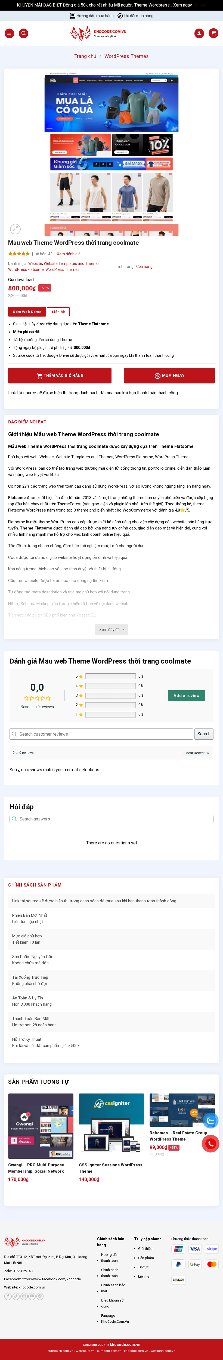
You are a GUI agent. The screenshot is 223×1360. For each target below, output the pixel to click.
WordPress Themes (126, 56)
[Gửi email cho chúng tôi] (24, 1296)
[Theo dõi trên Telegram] (40, 1296)
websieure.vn (85, 1351)
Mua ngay (173, 375)
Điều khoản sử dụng (112, 1303)
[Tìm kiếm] (23, 33)
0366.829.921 (23, 1271)
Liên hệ (143, 1276)
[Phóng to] (15, 229)
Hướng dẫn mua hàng (95, 16)
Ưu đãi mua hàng (138, 16)
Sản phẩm (146, 1258)
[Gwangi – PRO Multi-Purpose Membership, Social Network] (40, 1126)
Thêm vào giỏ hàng (63, 375)
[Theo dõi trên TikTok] (16, 1296)
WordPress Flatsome (26, 269)
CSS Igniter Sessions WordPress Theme (110, 1168)
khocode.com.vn (32, 1287)
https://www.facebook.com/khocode (51, 1279)
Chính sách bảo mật (113, 1288)
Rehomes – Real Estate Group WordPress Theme (178, 1136)
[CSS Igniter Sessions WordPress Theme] (111, 1126)
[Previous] (10, 1196)
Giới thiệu (145, 1249)
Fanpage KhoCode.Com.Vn (115, 1318)
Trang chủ (85, 56)
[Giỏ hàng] (213, 33)
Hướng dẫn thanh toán (110, 1258)
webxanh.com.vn (163, 1351)
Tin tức (143, 1267)
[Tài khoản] (199, 33)
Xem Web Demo (27, 311)
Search (203, 733)
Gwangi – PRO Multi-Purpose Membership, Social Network (36, 1168)
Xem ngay (183, 5)
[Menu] (9, 33)
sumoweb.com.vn (60, 1351)
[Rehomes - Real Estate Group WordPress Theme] (182, 1110)
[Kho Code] (99, 33)
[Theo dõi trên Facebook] (8, 1296)
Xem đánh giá (68, 254)
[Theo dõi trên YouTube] (32, 1296)
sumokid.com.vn (109, 1351)
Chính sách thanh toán (109, 1273)
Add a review (187, 695)
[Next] (25, 1196)
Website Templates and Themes (72, 263)
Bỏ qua (199, 5)
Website (35, 263)
